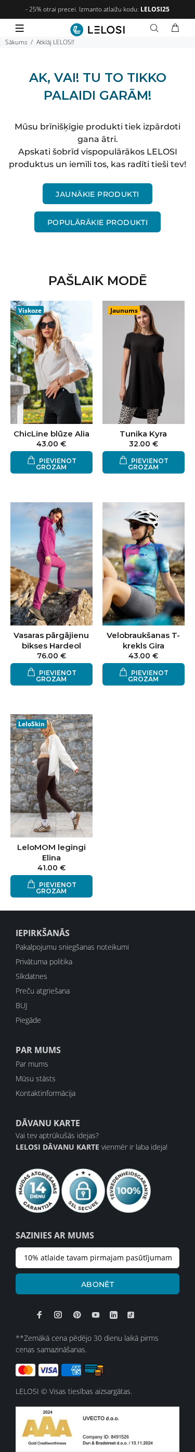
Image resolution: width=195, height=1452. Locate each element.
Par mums (32, 1064)
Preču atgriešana (43, 991)
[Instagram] (58, 1314)
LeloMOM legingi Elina (51, 852)
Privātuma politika (44, 961)
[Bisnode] (97, 1428)
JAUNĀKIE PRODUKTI (97, 194)
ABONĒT (97, 1284)
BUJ (21, 1005)
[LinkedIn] (114, 1314)
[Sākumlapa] (97, 30)
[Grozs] (175, 28)
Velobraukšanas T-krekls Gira (143, 640)
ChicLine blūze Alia (51, 434)
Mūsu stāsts (36, 1078)
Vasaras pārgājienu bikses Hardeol (51, 640)
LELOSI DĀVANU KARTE (57, 1147)
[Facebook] (39, 1314)
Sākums (16, 42)
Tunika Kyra (143, 434)
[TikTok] (131, 1314)
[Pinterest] (77, 1314)
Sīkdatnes (31, 976)
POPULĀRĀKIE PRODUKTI (97, 222)
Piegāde (28, 1020)
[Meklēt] (156, 28)
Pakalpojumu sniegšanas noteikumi (72, 947)
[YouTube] (95, 1314)
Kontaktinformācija (45, 1093)
